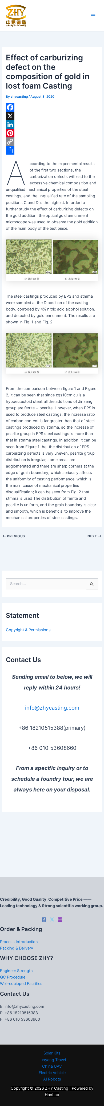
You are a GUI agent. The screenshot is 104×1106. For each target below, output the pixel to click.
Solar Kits (52, 1053)
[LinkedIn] (52, 124)
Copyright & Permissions (28, 629)
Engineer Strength (16, 970)
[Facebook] (52, 107)
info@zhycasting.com (52, 708)
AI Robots (52, 1079)
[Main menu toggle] (93, 15)
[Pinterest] (52, 133)
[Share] (52, 150)
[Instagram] (60, 919)
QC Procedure (12, 977)
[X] (52, 116)
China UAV (52, 1066)
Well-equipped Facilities (21, 983)
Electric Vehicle (52, 1072)
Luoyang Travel (52, 1059)
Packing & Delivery (16, 948)
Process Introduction (19, 941)
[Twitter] (52, 919)
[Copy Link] (52, 141)
